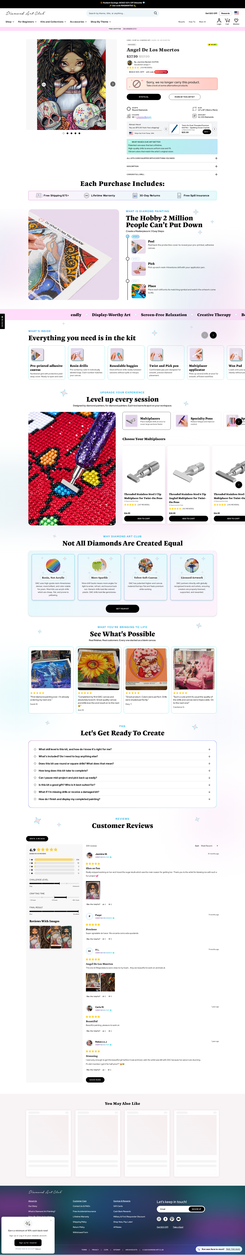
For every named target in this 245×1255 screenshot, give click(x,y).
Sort (197, 846)
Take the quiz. (233, 1249)
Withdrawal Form (80, 1232)
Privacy (95, 1250)
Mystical (144, 97)
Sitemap (116, 1250)
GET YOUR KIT (122, 609)
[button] (112, 84)
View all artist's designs (141, 65)
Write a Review (39, 839)
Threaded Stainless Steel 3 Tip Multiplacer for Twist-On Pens (143, 496)
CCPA (106, 1250)
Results (182, 22)
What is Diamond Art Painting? (41, 1211)
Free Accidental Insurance (84, 1211)
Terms (84, 1250)
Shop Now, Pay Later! (123, 1222)
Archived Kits (131, 1250)
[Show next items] (213, 335)
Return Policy (79, 1227)
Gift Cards (118, 1206)
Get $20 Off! (211, 13)
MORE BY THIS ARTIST (185, 97)
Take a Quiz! (178, 1227)
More (201, 22)
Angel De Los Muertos (161, 40)
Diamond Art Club (155, 1250)
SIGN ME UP (196, 1209)
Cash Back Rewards (122, 1211)
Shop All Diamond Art (141, 40)
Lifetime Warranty (81, 1216)
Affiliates (117, 1227)
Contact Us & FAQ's (81, 1206)
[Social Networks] (159, 1219)
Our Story (32, 1206)
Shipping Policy (80, 1222)
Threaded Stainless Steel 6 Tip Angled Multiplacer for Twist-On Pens (187, 498)
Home (129, 40)
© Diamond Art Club (131, 501)
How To (192, 22)
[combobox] (122, 13)
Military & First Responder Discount (129, 1216)
